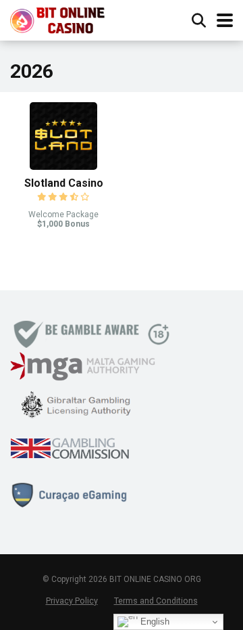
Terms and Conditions (156, 600)
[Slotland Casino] (63, 166)
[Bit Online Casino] (63, 18)
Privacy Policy (72, 600)
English (153, 621)
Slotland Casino (63, 183)
